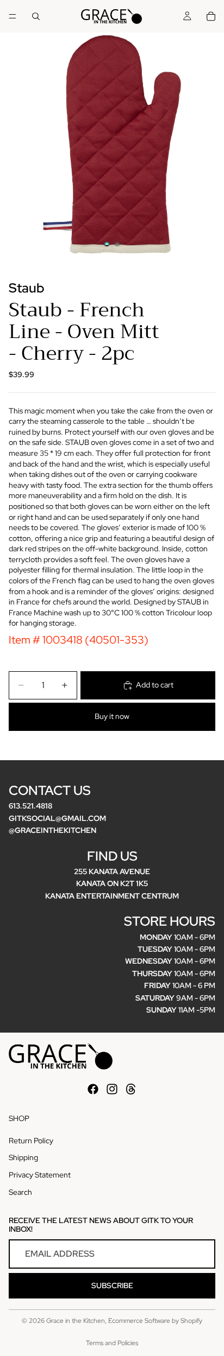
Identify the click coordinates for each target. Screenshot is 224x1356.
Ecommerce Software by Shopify (155, 1320)
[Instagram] (112, 1089)
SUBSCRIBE (112, 1285)
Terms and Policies (112, 1343)
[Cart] (211, 16)
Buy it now (112, 716)
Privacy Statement (40, 1175)
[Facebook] (92, 1089)
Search (20, 1191)
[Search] (36, 16)
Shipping (23, 1157)
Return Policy (31, 1140)
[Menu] (12, 16)
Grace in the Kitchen (75, 1320)
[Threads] (131, 1089)
